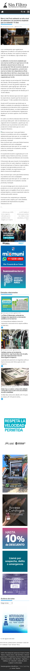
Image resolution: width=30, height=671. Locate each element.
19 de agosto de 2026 (7, 313)
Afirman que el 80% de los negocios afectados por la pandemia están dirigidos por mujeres (7, 216)
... (2, 207)
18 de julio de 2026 (7, 386)
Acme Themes (16, 668)
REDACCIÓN (19, 26)
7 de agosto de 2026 (7, 350)
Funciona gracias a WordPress (9, 666)
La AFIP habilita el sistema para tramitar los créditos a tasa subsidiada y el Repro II (23, 216)
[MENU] (28, 12)
